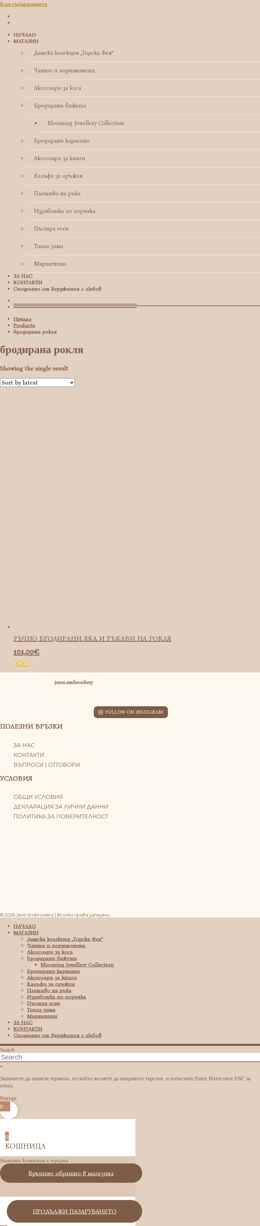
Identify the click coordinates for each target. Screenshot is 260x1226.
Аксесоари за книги (59, 158)
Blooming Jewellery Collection (85, 123)
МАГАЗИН (26, 41)
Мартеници (50, 263)
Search (7, 1049)
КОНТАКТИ (28, 282)
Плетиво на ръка (57, 193)
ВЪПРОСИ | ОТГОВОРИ (47, 765)
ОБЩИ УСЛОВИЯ (38, 797)
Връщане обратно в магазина (71, 1173)
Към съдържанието (23, 4)
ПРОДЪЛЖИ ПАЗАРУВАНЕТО (74, 1211)
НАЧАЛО (25, 34)
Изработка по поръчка (64, 211)
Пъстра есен (51, 228)
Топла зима (48, 246)
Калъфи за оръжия (58, 175)
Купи (22, 664)
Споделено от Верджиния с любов (58, 289)
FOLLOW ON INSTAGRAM (134, 712)
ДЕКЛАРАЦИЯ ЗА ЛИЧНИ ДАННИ (61, 807)
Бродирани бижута (60, 105)
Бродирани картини (62, 140)
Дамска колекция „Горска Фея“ (73, 52)
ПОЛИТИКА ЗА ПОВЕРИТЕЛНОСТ (61, 816)
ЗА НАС (23, 276)
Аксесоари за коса (57, 88)
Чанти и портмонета (64, 70)
